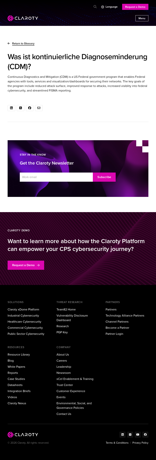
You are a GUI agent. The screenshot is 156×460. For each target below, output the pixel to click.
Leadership (64, 366)
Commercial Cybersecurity (25, 328)
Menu (141, 18)
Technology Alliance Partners (125, 315)
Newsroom (64, 373)
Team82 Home (66, 309)
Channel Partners (117, 321)
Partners (111, 309)
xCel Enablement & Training (75, 379)
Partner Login (114, 334)
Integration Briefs (19, 391)
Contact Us (64, 414)
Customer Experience (71, 391)
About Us (63, 354)
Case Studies (16, 379)
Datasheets (15, 385)
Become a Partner (117, 328)
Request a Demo (135, 7)
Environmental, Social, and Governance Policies (74, 405)
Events (61, 397)
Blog (11, 360)
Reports (13, 373)
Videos (12, 397)
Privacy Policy (140, 443)
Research (63, 326)
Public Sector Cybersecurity (26, 334)
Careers (62, 360)
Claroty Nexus (17, 403)
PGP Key (62, 332)
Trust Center (65, 385)
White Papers (16, 366)
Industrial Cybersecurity (23, 315)
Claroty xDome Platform (23, 309)
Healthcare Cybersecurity (24, 321)
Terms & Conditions (117, 443)
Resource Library (19, 354)
